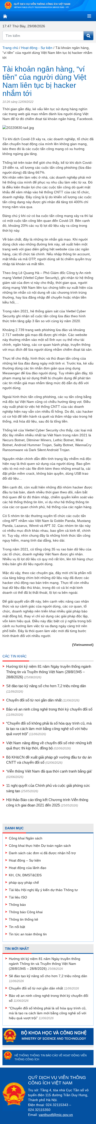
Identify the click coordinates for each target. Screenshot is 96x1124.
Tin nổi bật (17, 927)
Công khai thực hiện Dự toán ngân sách (40, 846)
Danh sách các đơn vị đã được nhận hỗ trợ (42, 853)
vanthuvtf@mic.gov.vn (56, 1115)
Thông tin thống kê (23, 919)
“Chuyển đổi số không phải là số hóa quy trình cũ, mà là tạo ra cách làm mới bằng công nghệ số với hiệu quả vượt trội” (49, 728)
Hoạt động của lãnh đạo (27, 868)
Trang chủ (10, 48)
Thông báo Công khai (26, 912)
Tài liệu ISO (18, 897)
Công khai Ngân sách (25, 838)
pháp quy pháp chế (24, 882)
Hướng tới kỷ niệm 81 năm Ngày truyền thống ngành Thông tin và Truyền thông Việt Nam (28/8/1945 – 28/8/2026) (48, 671)
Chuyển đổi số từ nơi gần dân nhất (43, 700)
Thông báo (17, 905)
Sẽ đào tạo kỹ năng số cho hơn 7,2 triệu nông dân (48, 976)
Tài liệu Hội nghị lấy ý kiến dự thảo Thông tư (43, 890)
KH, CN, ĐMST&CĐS (25, 875)
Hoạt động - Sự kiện (36, 48)
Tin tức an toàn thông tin (28, 934)
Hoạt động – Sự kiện (25, 860)
